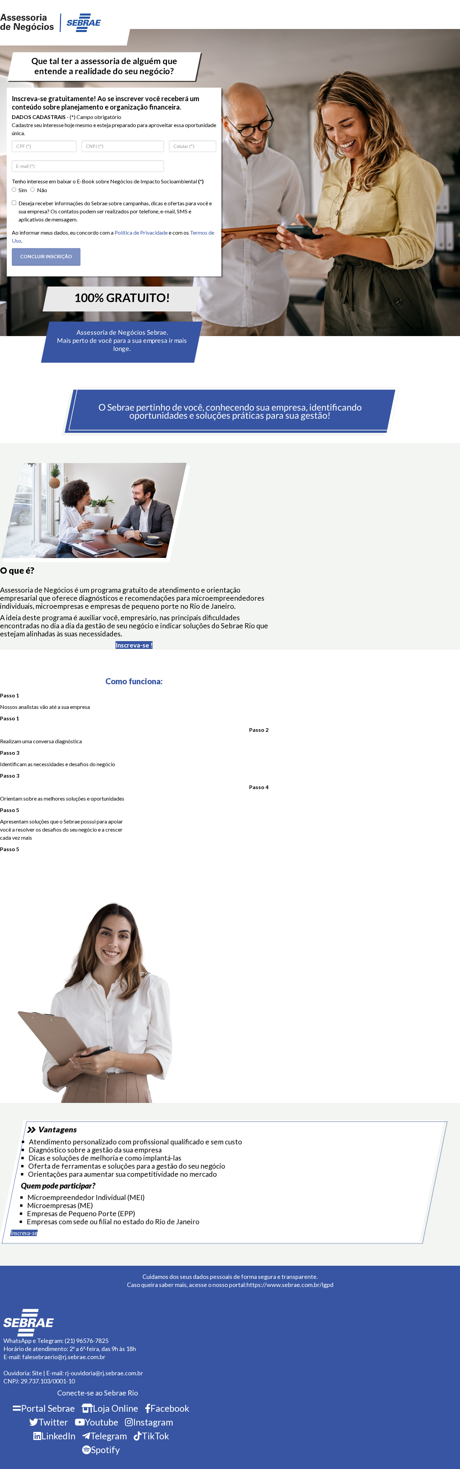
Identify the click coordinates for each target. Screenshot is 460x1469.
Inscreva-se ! (134, 645)
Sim (23, 190)
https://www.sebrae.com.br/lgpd (290, 1284)
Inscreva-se (24, 1233)
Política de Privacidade (141, 232)
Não (42, 190)
